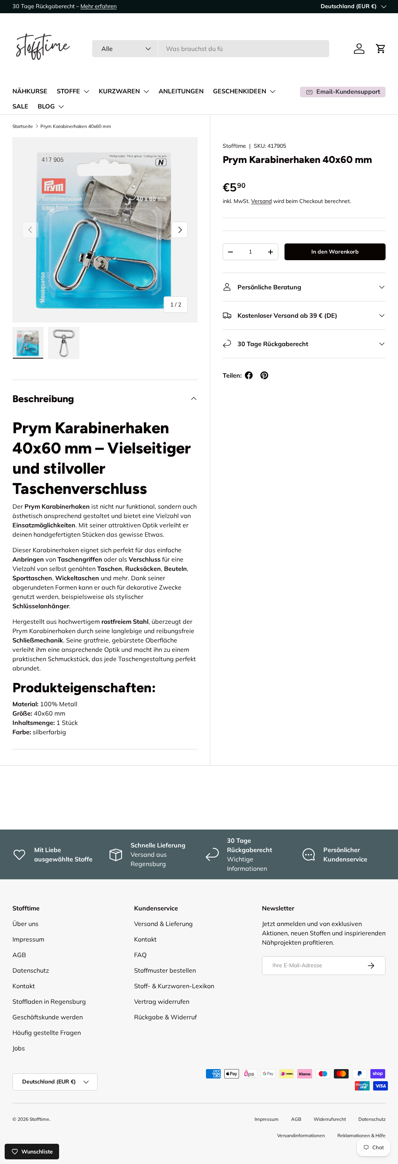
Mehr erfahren (98, 6)
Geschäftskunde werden (47, 1017)
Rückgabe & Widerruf (165, 1017)
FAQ (140, 955)
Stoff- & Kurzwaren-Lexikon (174, 986)
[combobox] (210, 48)
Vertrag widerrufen (161, 1001)
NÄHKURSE (29, 91)
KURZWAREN (119, 91)
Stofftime (234, 145)
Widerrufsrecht (330, 1119)
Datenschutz (30, 970)
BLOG (46, 106)
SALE (20, 106)
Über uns (25, 924)
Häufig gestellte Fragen (46, 1032)
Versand (261, 201)
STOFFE (68, 91)
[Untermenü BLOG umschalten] (61, 106)
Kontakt (23, 986)
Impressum (28, 939)
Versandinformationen (301, 1135)
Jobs (18, 1048)
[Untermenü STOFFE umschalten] (86, 91)
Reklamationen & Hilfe (361, 1135)
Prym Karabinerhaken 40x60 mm (75, 126)
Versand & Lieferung (163, 924)
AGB (19, 955)
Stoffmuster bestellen (165, 970)
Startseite (22, 126)
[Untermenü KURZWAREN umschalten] (146, 91)
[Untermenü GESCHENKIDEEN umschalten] (272, 91)
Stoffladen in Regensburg (49, 1001)
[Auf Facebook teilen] (249, 375)
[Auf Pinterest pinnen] (264, 375)
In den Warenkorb (335, 251)
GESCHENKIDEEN (239, 91)
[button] (380, 48)
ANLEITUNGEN (181, 91)
